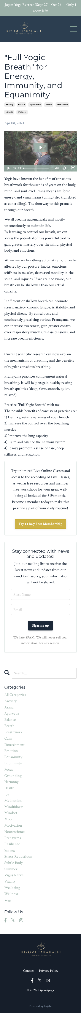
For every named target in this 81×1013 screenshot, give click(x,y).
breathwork (13, 732)
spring (9, 850)
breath (21, 104)
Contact (28, 971)
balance (10, 719)
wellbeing (12, 887)
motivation (13, 825)
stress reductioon (18, 856)
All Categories (15, 694)
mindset (10, 812)
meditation (13, 800)
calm (8, 738)
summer (10, 869)
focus (8, 769)
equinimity (13, 763)
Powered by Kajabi (40, 1006)
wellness (22, 112)
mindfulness (13, 806)
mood (9, 819)
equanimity (35, 104)
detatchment (14, 744)
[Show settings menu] (64, 168)
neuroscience (14, 831)
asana (8, 707)
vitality (9, 112)
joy (6, 794)
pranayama (62, 104)
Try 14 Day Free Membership (40, 524)
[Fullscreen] (73, 168)
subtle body (13, 862)
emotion (11, 750)
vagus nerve (14, 875)
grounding (13, 775)
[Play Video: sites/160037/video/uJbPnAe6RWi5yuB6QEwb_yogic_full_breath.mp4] (40, 147)
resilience (12, 844)
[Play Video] (8, 168)
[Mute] (56, 168)
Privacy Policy (48, 971)
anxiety (9, 104)
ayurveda (11, 713)
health (49, 104)
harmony (11, 781)
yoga (7, 900)
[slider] (36, 168)
